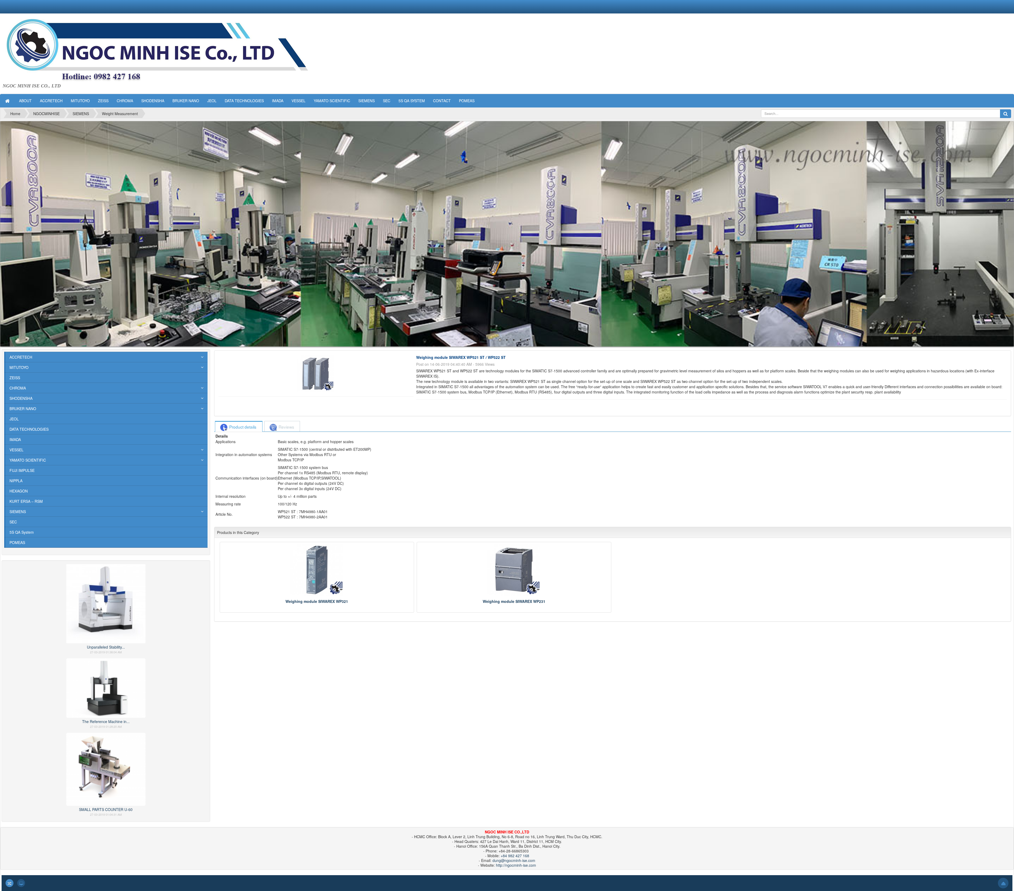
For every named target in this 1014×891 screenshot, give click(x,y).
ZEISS (15, 377)
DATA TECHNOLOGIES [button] (244, 100)
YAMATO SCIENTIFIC (28, 460)
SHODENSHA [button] (152, 100)
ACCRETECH (21, 357)
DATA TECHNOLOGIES (29, 429)
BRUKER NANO (23, 408)
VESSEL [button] (299, 100)
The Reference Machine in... (106, 721)
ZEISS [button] (103, 100)
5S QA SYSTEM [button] (411, 100)
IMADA (15, 439)
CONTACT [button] (442, 100)
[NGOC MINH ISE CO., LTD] (174, 50)
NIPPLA (16, 480)
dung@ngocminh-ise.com (513, 860)
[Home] (8, 100)
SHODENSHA (21, 398)
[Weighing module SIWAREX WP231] (514, 569)
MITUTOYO (19, 367)
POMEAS (17, 542)
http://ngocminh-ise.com (516, 865)
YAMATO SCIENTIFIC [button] (332, 100)
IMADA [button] (277, 100)
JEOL (14, 418)
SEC (13, 521)
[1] (507, 233)
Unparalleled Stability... (106, 647)
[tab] (238, 427)
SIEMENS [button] (366, 100)
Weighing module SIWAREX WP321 (316, 601)
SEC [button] (386, 100)
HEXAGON (19, 491)
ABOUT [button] (25, 100)
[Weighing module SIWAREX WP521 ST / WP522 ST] (316, 372)
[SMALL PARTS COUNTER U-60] (106, 768)
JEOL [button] (212, 100)
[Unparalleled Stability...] (106, 603)
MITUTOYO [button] (80, 100)
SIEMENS (18, 511)
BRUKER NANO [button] (185, 100)
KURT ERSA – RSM (26, 501)
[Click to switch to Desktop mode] (21, 883)
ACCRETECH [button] (51, 100)
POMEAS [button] (467, 100)
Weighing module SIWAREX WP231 (514, 601)
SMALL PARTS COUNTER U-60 (106, 809)
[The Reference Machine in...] (106, 687)
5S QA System (22, 532)
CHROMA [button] (125, 100)
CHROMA (18, 388)
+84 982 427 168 (515, 855)
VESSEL (17, 449)
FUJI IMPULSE (22, 470)
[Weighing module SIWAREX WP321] (317, 569)
